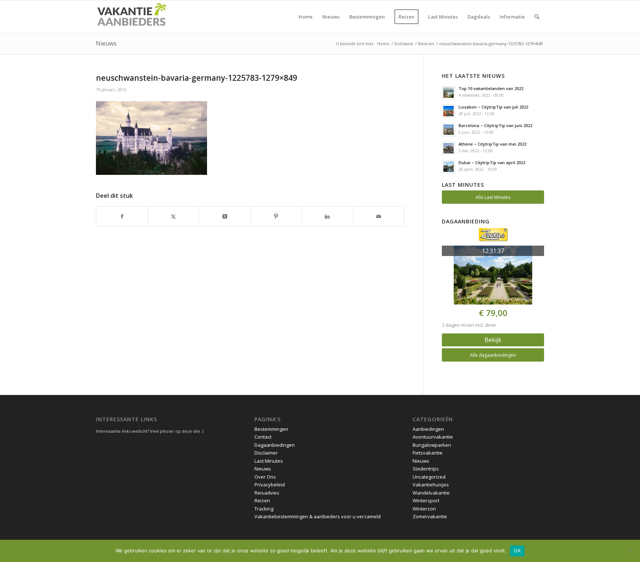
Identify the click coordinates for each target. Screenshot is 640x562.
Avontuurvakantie (433, 436)
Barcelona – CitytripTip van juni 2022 (495, 125)
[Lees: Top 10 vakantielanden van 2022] (448, 92)
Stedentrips (426, 468)
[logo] (131, 16)
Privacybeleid (269, 484)
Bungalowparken (432, 445)
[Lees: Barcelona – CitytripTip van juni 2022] (448, 129)
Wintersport (426, 500)
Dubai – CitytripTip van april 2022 (492, 162)
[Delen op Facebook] (122, 216)
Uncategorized (429, 476)
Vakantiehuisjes (431, 484)
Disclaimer (266, 452)
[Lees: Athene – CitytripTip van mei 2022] (448, 148)
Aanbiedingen (428, 429)
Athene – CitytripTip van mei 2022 (492, 144)
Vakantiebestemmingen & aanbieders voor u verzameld (317, 516)
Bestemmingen (271, 429)
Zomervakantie (430, 516)
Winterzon (424, 508)
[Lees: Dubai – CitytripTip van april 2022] (448, 166)
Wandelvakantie (431, 492)
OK (517, 550)
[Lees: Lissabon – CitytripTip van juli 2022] (448, 111)
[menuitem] (305, 16)
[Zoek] (537, 16)
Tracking (263, 508)
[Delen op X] (173, 216)
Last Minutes (268, 461)
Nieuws (106, 43)
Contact (262, 436)
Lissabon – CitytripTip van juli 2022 (493, 107)
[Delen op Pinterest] (276, 216)
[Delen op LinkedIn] (327, 216)
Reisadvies (266, 492)
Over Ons (265, 476)
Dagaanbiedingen (274, 445)
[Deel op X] (224, 216)
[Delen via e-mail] (378, 216)
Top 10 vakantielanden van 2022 (491, 88)
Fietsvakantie (428, 452)
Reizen (262, 500)
